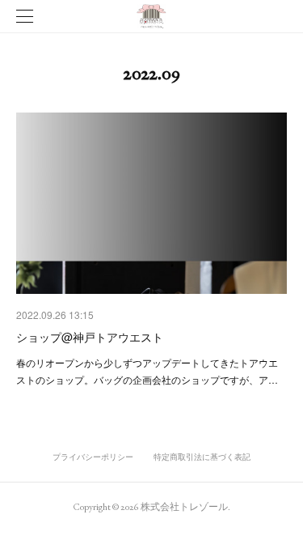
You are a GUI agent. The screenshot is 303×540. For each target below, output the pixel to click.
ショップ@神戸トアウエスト (89, 337)
